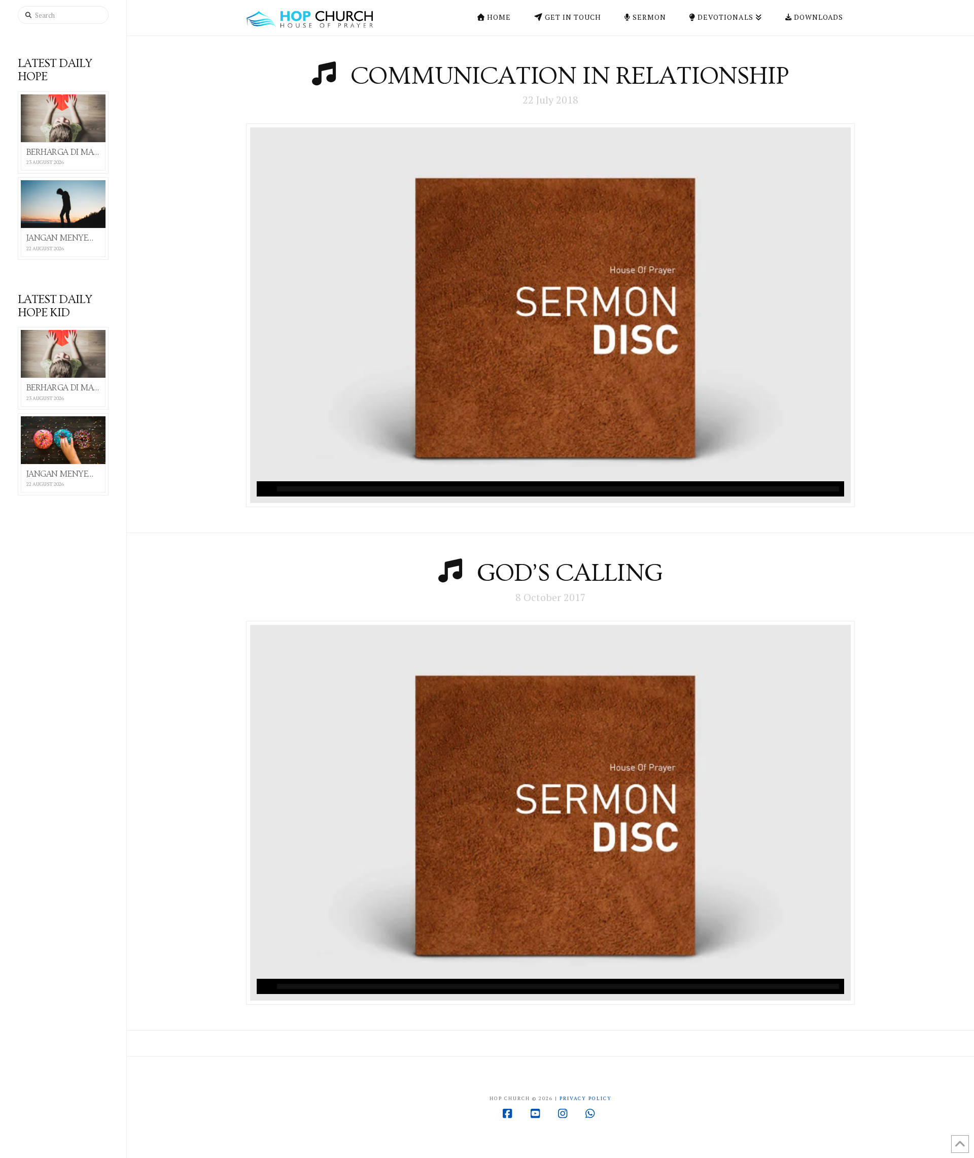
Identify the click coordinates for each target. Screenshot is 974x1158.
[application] (550, 489)
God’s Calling (570, 573)
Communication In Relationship (570, 76)
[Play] (264, 489)
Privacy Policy (586, 1098)
